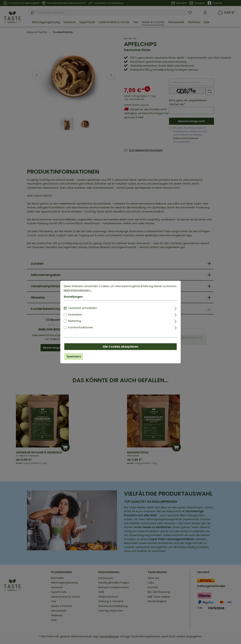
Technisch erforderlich (82, 308)
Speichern (74, 356)
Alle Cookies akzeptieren (120, 347)
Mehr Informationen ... (78, 290)
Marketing (74, 321)
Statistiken (75, 314)
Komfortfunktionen (80, 327)
